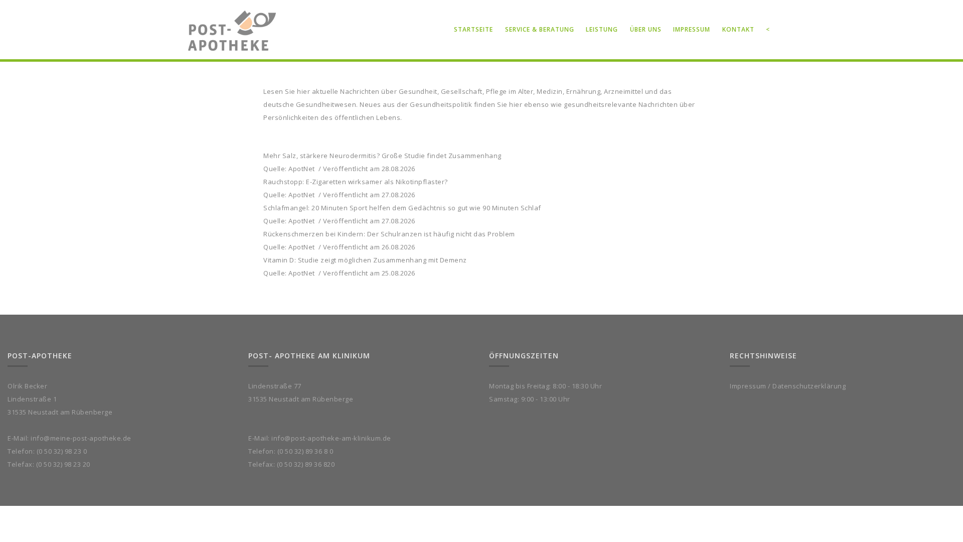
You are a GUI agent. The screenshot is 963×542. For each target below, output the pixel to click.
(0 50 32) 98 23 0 (62, 451)
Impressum (748, 385)
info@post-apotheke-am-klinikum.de (331, 438)
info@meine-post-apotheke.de (81, 438)
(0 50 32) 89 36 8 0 (305, 451)
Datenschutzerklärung (809, 385)
